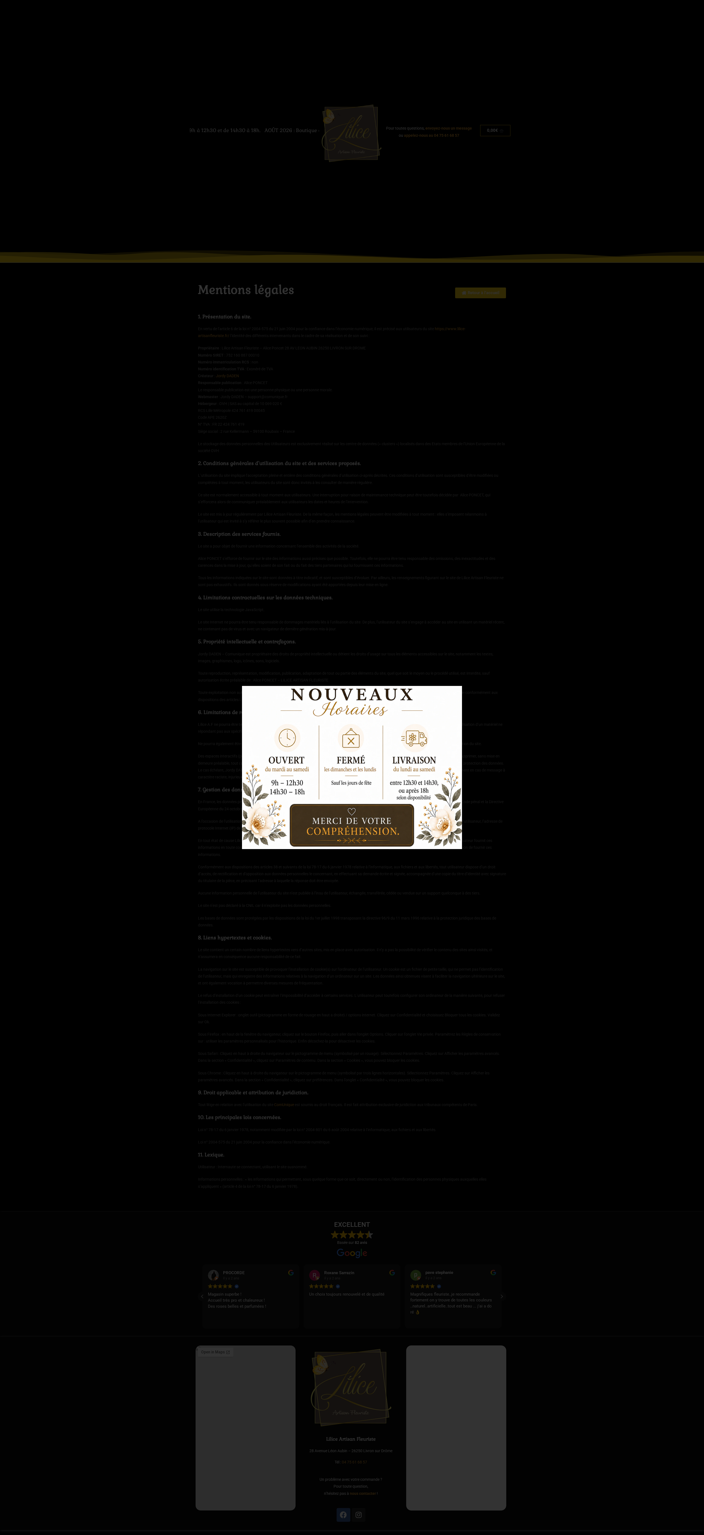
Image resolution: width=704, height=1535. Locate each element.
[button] (454, 693)
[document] (352, 767)
